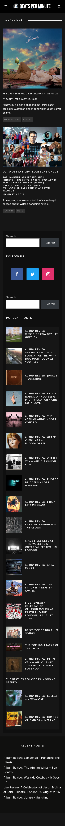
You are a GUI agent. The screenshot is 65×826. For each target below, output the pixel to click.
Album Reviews (12, 119)
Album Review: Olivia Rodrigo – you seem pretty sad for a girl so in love (41, 398)
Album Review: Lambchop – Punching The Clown (41, 524)
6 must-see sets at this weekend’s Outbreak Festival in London (41, 545)
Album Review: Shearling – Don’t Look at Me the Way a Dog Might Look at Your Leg (40, 356)
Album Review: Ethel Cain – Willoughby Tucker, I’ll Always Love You (40, 664)
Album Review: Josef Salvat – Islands (30, 93)
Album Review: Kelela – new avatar (41, 697)
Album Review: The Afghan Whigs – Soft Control (41, 419)
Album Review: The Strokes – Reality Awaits (39, 587)
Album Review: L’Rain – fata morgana (41, 503)
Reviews (27, 119)
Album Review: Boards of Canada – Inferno (41, 718)
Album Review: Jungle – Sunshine (41, 377)
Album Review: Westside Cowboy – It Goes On (41, 334)
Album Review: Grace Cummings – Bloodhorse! (40, 440)
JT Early (8, 99)
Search (11, 236)
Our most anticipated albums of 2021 (31, 171)
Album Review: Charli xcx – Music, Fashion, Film (41, 461)
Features (9, 211)
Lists (20, 211)
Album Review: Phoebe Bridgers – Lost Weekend (41, 482)
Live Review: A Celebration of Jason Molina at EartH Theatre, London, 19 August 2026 (39, 610)
